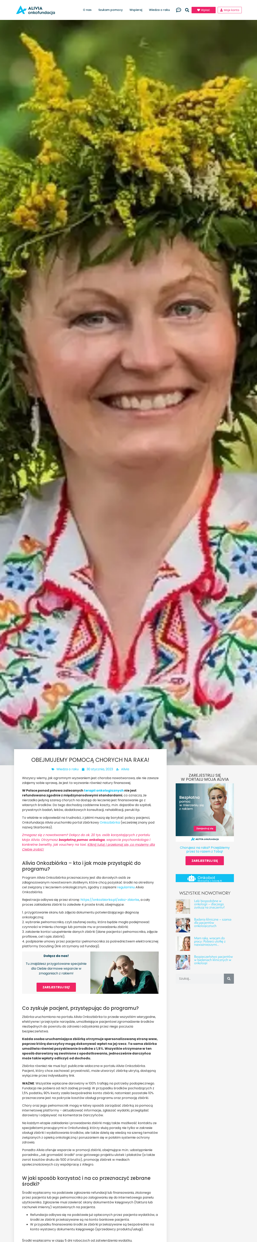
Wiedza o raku (159, 10)
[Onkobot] (192, 878)
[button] (187, 10)
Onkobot (206, 878)
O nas (87, 10)
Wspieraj (136, 10)
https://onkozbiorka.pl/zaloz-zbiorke (110, 899)
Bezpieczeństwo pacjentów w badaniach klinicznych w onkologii (213, 959)
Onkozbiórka (110, 822)
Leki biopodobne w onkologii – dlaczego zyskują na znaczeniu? (209, 903)
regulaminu (126, 887)
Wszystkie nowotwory (204, 893)
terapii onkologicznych (104, 790)
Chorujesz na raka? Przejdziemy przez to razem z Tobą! (205, 849)
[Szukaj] (229, 979)
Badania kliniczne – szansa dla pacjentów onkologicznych (212, 922)
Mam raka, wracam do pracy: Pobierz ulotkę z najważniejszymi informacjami (209, 943)
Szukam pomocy (110, 10)
